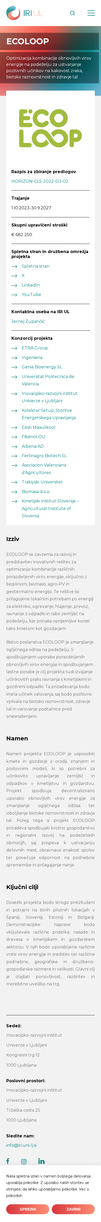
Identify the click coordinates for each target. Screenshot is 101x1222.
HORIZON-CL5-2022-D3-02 (39, 181)
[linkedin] (41, 1161)
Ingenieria (32, 357)
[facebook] (7, 1161)
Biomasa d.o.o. (36, 491)
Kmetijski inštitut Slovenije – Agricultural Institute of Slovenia (50, 508)
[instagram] (23, 1161)
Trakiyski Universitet (42, 482)
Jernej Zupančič (28, 321)
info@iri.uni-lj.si (21, 1145)
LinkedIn (31, 285)
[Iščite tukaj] (72, 13)
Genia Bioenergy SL (42, 366)
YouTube (31, 294)
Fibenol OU (33, 436)
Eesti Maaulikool (38, 427)
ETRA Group (35, 347)
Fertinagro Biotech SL (44, 455)
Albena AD (33, 446)
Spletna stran (35, 266)
